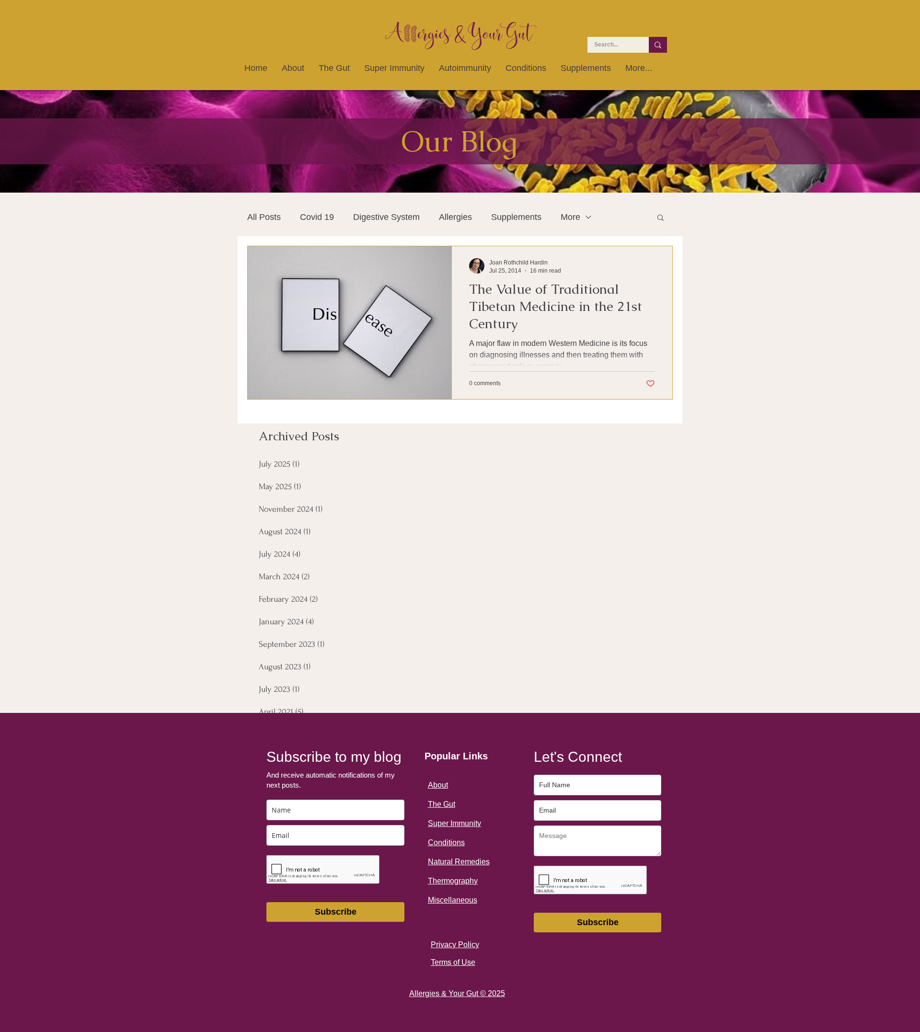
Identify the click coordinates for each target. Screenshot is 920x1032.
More (570, 217)
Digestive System (386, 217)
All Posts (264, 217)
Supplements (516, 217)
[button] (660, 218)
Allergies (455, 217)
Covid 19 (317, 217)
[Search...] (658, 45)
